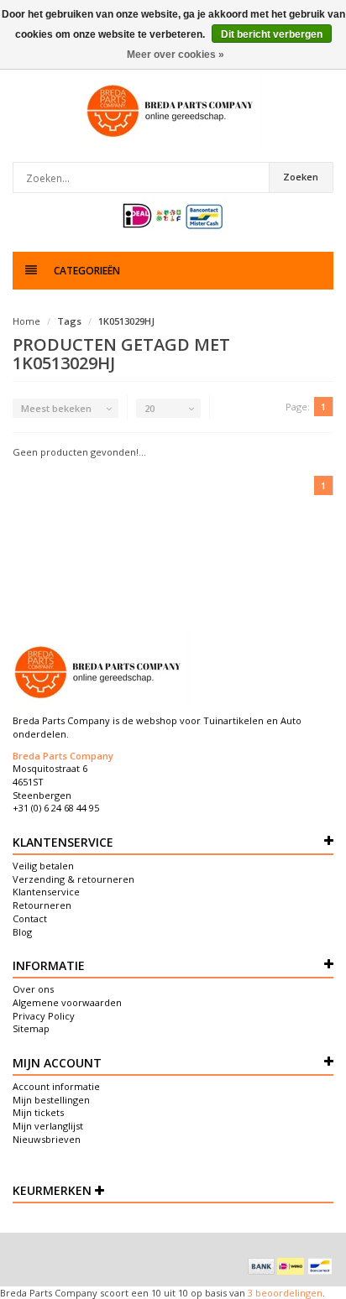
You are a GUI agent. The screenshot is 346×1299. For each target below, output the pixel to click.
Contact (30, 918)
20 (149, 408)
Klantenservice (46, 891)
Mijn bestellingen (51, 1099)
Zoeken (300, 176)
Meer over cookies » (175, 54)
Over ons (33, 989)
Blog (22, 932)
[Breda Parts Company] (173, 110)
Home (26, 321)
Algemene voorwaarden (67, 1002)
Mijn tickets (38, 1112)
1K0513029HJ (126, 321)
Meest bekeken (56, 408)
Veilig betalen (43, 865)
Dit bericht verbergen (271, 34)
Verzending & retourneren (73, 879)
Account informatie (56, 1086)
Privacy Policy (44, 1015)
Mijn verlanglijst (48, 1125)
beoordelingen (287, 1292)
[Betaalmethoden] (261, 1266)
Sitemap (31, 1028)
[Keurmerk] (173, 216)
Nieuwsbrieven (47, 1139)
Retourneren (42, 905)
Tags (69, 321)
